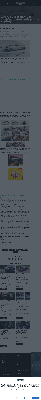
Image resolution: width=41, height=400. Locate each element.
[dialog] (20, 389)
